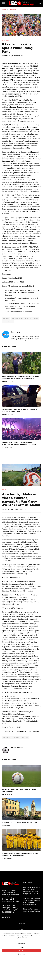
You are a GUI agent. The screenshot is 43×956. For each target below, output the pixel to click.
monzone (16, 737)
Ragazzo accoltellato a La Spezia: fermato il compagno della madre (19, 410)
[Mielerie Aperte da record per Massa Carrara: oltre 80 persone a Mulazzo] (21, 840)
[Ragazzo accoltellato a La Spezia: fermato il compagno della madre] (21, 396)
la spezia (28, 318)
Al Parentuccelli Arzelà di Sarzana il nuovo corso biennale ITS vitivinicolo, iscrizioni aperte (21, 377)
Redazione (6, 56)
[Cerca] (40, 3)
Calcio (5, 490)
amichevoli (7, 737)
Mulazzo (25, 737)
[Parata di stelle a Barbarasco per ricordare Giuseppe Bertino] (21, 776)
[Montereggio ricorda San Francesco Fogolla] (21, 809)
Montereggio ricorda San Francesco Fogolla (19, 822)
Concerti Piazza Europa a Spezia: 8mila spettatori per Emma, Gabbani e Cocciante (19, 443)
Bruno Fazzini (8, 509)
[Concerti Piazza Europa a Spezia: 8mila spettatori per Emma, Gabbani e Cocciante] (21, 429)
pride (36, 318)
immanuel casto (17, 318)
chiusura (6, 318)
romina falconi (8, 322)
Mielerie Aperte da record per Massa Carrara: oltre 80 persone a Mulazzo (20, 854)
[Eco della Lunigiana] (21, 3)
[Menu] (3, 3)
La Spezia (5, 40)
